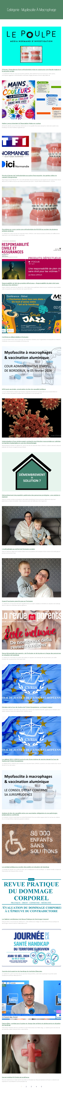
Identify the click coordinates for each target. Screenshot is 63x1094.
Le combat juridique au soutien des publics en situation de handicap (25, 867)
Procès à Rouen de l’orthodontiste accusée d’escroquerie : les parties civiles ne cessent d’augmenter (29, 176)
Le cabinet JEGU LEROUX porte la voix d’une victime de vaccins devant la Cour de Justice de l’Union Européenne (30, 760)
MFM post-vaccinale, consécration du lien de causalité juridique (24, 389)
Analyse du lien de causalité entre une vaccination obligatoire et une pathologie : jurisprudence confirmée (30, 814)
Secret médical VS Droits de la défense (15, 1077)
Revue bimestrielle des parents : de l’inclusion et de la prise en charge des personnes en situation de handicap (31, 654)
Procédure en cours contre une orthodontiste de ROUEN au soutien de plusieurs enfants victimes (30, 230)
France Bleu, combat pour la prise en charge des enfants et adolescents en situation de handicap (31, 1024)
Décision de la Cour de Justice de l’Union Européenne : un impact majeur (27, 707)
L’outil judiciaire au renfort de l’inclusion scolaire (18, 549)
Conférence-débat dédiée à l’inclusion (15, 337)
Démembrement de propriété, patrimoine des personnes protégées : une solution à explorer (31, 496)
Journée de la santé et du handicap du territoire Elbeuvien (22, 971)
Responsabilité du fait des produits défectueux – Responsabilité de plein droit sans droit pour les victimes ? (30, 284)
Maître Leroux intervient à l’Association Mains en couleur (21, 123)
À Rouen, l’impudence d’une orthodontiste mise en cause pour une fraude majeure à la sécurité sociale (31, 70)
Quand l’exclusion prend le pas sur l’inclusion (17, 601)
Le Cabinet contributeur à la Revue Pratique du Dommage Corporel (25, 919)
